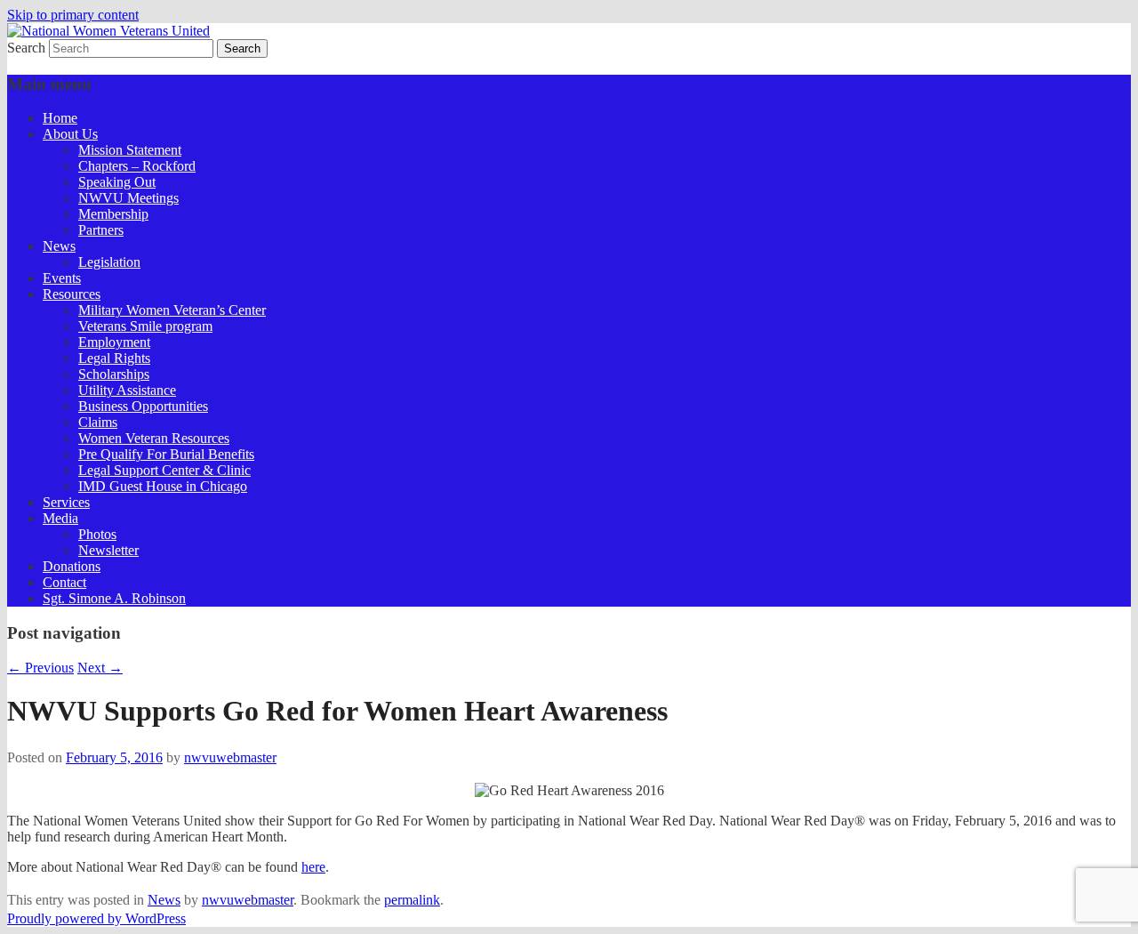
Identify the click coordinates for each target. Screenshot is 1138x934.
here (313, 866)
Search (26, 47)
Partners (101, 230)
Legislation (109, 262)
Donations (71, 566)
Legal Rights (114, 358)
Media (60, 518)
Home (60, 117)
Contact (64, 582)
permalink (412, 899)
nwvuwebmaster (230, 757)
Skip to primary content (73, 14)
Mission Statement (129, 149)
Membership (113, 213)
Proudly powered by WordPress (96, 918)
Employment (114, 342)
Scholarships (113, 374)
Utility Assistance (127, 390)
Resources (71, 294)
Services (66, 502)
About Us (70, 133)
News (59, 246)
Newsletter (108, 550)
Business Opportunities (143, 406)
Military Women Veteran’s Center (172, 310)
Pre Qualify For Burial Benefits (166, 454)
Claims (97, 422)
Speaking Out (117, 181)
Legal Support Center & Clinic (164, 470)
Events (62, 278)
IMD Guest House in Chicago (162, 486)
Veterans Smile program (145, 326)
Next (100, 667)
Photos (97, 534)
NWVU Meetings (128, 197)
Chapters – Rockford (137, 165)
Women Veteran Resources (153, 438)
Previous (40, 667)
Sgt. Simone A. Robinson (114, 598)
